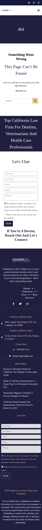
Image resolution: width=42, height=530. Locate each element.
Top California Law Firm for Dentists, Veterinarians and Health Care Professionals (21, 133)
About (24, 294)
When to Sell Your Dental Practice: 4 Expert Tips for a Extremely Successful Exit (20, 384)
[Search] (35, 100)
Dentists (26, 288)
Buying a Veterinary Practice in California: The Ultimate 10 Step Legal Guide (20, 372)
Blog (35, 294)
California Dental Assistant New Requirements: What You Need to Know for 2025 (18, 405)
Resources (29, 298)
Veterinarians (27, 291)
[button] (38, 10)
